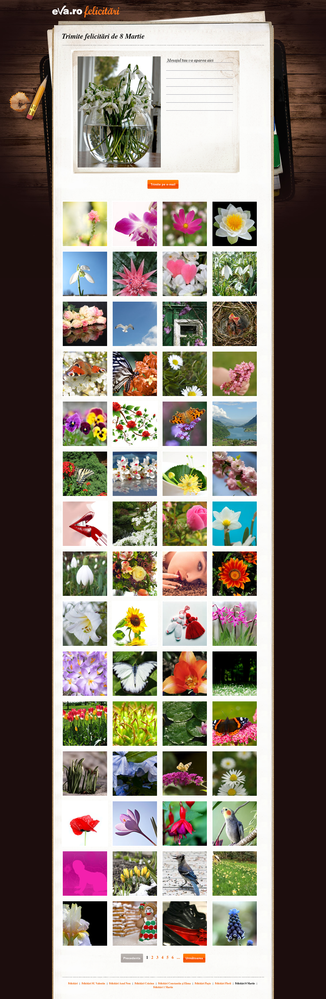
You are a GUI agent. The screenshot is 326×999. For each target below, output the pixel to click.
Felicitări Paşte (203, 983)
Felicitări (73, 983)
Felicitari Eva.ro (86, 12)
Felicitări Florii (223, 983)
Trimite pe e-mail (163, 184)
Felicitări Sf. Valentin (93, 983)
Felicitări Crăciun (144, 983)
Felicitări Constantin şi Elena (174, 983)
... (178, 957)
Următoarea (194, 958)
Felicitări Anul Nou (120, 983)
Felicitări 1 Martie (163, 987)
